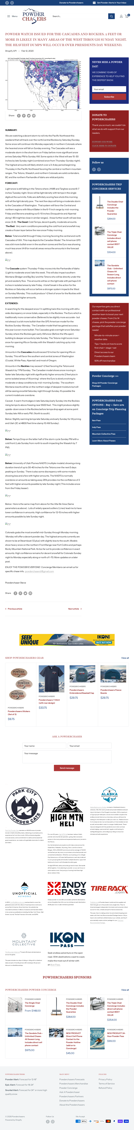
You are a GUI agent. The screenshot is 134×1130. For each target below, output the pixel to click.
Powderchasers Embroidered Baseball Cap (82, 691)
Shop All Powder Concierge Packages (105, 384)
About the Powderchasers (72, 1104)
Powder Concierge (68, 1088)
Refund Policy (105, 1088)
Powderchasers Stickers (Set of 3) (19, 713)
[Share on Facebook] (19, 116)
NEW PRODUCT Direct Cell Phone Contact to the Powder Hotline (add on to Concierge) (74, 1041)
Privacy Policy (105, 1079)
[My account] (121, 16)
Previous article (15, 609)
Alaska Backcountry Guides (98, 807)
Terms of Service (107, 1083)
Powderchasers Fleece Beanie (110, 691)
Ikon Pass (96, 420)
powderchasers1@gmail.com (39, 571)
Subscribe (109, 96)
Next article (73, 609)
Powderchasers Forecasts (72, 1079)
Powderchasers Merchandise (73, 1083)
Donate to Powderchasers (71, 2)
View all (125, 658)
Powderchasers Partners (71, 1096)
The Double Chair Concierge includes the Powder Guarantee (115, 207)
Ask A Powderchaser (69, 1092)
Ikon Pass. (55, 964)
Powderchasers (115, 198)
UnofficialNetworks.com (17, 902)
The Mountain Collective (12, 952)
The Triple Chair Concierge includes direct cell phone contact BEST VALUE (114, 239)
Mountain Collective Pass (103, 434)
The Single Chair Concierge (32, 1004)
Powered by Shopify (13, 1120)
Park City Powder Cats (12, 830)
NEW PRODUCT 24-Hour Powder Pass (116, 1034)
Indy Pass (96, 427)
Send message (67, 768)
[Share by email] (34, 116)
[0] (126, 16)
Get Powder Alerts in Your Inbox (111, 2)
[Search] (111, 16)
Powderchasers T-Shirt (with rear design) (49, 701)
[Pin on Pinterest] (24, 116)
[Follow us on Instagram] (12, 3)
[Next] (129, 694)
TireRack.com (94, 902)
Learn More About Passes (103, 440)
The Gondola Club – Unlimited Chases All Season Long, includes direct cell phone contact (115, 274)
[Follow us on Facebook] (7, 3)
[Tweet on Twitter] (29, 116)
